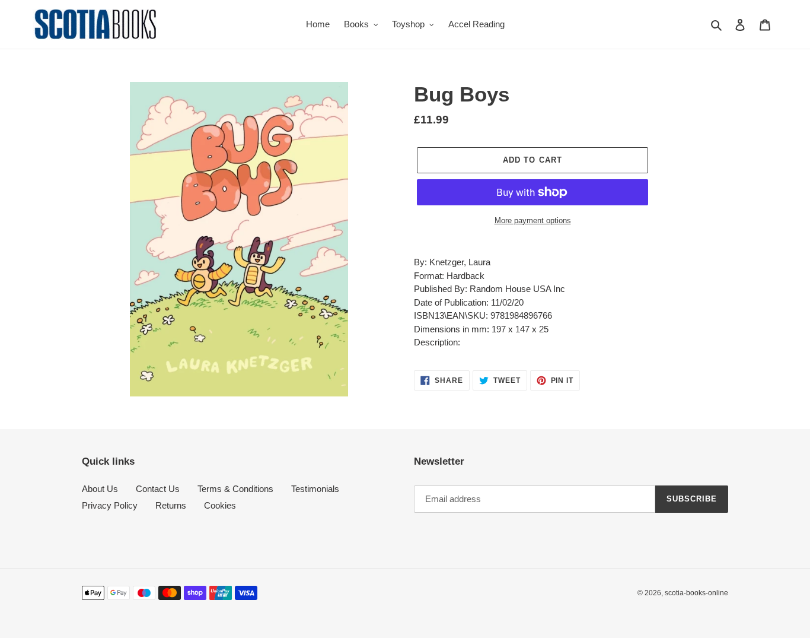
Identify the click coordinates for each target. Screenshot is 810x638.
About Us (100, 489)
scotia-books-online (696, 593)
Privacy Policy (110, 505)
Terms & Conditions (235, 489)
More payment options (533, 220)
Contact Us (158, 489)
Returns (170, 505)
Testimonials (315, 489)
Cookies (220, 505)
